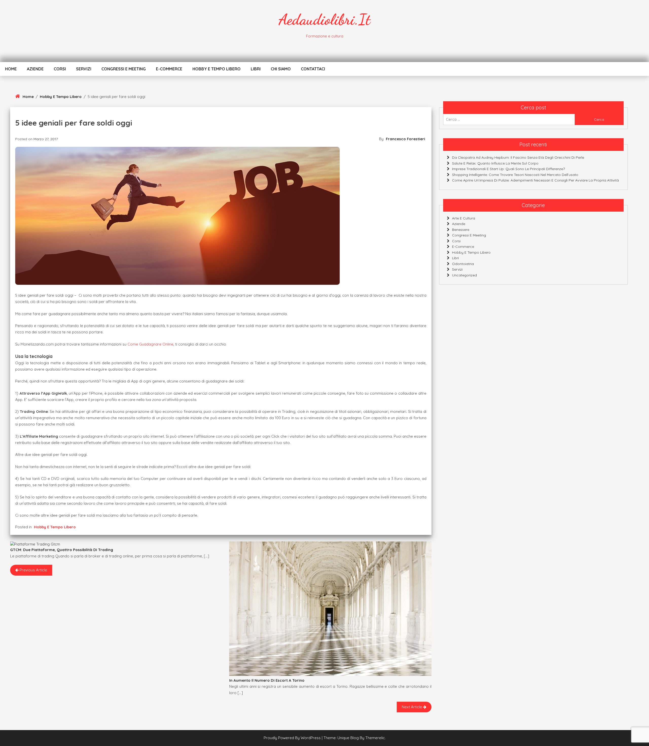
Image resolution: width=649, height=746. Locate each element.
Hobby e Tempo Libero (216, 68)
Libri (256, 68)
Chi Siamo (281, 68)
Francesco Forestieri (405, 138)
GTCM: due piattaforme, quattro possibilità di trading (61, 549)
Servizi (83, 68)
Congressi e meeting (123, 68)
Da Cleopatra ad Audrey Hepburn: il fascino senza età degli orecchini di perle (518, 157)
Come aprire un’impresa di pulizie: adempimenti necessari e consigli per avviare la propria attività (535, 180)
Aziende (35, 68)
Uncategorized (464, 275)
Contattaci (313, 68)
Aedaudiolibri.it (324, 19)
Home (11, 68)
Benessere (460, 229)
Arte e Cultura (463, 218)
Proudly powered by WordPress (293, 737)
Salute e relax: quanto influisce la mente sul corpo (495, 163)
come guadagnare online (150, 344)
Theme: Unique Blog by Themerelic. (354, 737)
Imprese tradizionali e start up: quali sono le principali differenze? (508, 169)
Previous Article (33, 570)
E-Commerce (169, 68)
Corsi (60, 68)
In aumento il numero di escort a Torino (266, 680)
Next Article (412, 706)
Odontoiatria (463, 263)
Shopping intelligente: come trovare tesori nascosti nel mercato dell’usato (515, 174)
